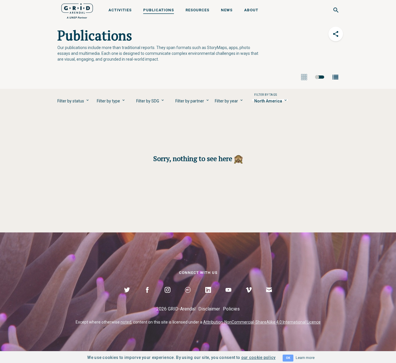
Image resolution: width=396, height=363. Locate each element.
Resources (197, 10)
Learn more (305, 357)
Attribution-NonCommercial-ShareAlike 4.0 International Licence (262, 322)
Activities (120, 10)
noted (126, 322)
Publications (158, 10)
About (251, 10)
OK (288, 358)
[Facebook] (147, 296)
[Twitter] (127, 296)
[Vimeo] (249, 296)
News (226, 10)
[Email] (269, 296)
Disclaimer (209, 309)
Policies (231, 309)
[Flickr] (188, 296)
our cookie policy (258, 357)
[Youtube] (228, 296)
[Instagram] (167, 296)
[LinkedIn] (208, 296)
